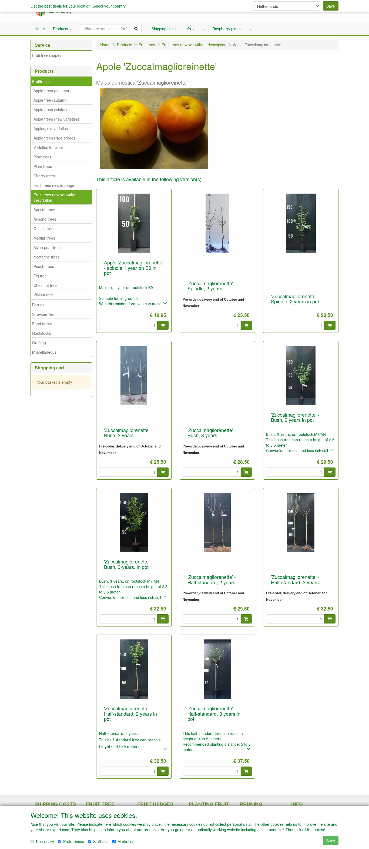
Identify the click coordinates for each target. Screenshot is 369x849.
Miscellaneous (44, 352)
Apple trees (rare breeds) (55, 138)
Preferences (73, 841)
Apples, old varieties (50, 128)
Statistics (100, 841)
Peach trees (43, 266)
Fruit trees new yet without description (56, 197)
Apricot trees (44, 209)
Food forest (42, 323)
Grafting (39, 342)
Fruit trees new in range (53, 185)
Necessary (45, 841)
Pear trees (42, 157)
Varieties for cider (48, 147)
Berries (38, 304)
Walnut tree (43, 294)
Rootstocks (41, 333)
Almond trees (44, 219)
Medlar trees (44, 238)
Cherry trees (44, 175)
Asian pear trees (47, 247)
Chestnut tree (45, 285)
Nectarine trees (46, 257)
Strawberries (43, 314)
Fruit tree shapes (46, 55)
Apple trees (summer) (52, 90)
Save (330, 6)
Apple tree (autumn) (50, 100)
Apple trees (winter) (50, 109)
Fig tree (40, 275)
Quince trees (44, 228)
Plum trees (42, 166)
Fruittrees (40, 81)
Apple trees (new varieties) (56, 119)
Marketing (126, 841)
